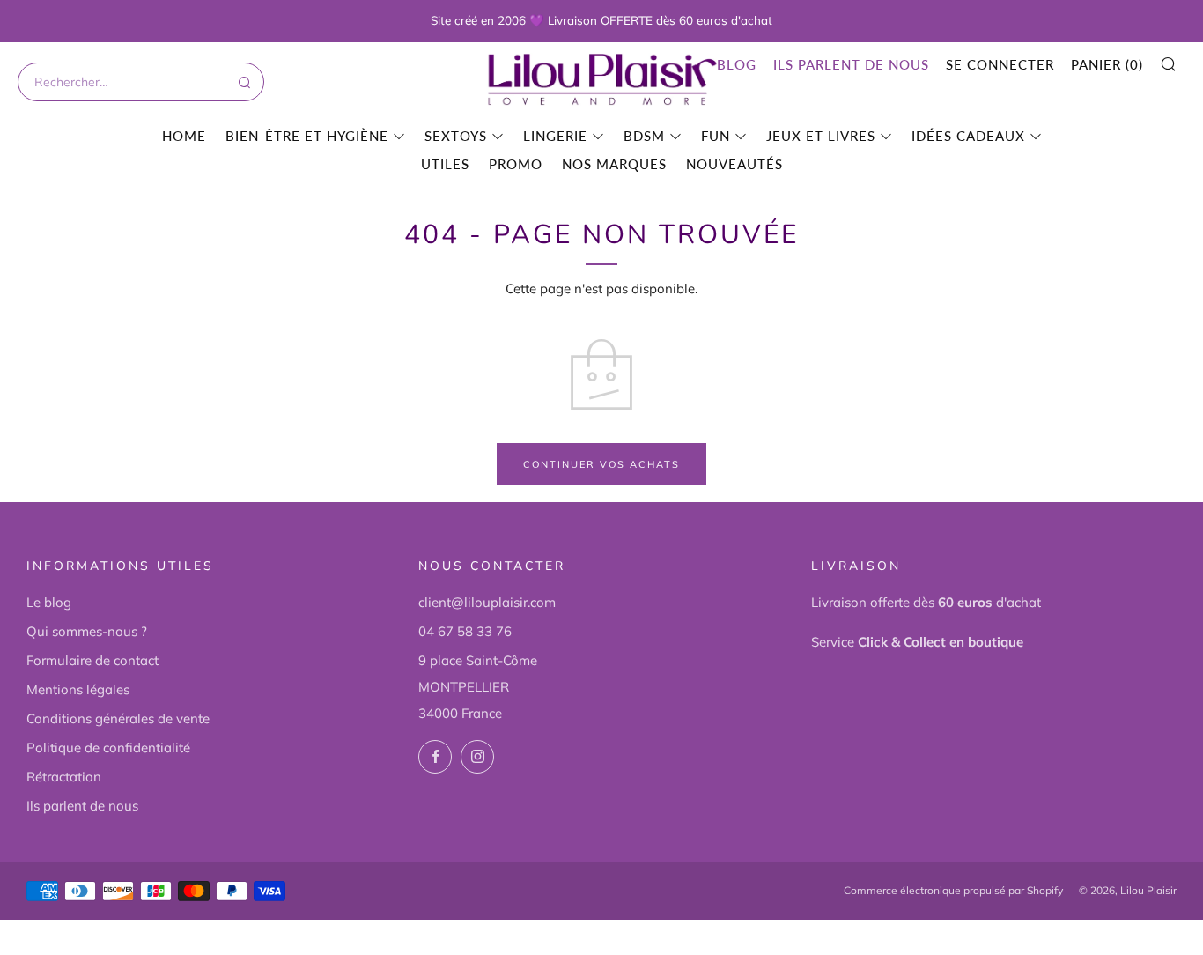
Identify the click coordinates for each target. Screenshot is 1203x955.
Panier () (1107, 64)
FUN (715, 136)
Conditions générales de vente (118, 718)
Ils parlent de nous (851, 64)
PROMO (515, 164)
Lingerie (555, 136)
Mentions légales (77, 689)
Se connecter (1000, 64)
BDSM (644, 136)
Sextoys (455, 136)
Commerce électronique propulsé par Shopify (953, 890)
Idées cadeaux (968, 136)
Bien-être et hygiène (306, 136)
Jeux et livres (820, 136)
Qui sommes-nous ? (86, 631)
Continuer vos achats (601, 464)
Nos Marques (614, 164)
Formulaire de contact (92, 660)
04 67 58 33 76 (465, 631)
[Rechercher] (243, 82)
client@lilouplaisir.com (487, 602)
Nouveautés (734, 164)
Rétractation (63, 776)
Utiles (445, 164)
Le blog (48, 602)
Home (184, 136)
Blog (736, 64)
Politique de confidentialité (108, 747)
